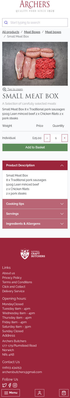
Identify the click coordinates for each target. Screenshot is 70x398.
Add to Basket (35, 147)
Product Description (20, 165)
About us (8, 273)
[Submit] (6, 22)
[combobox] (35, 22)
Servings (12, 214)
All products (10, 32)
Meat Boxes (32, 32)
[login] (35, 6)
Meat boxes (53, 32)
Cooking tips (15, 204)
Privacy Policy (12, 277)
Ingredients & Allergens (25, 223)
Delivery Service (13, 291)
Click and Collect (13, 286)
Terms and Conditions (17, 282)
